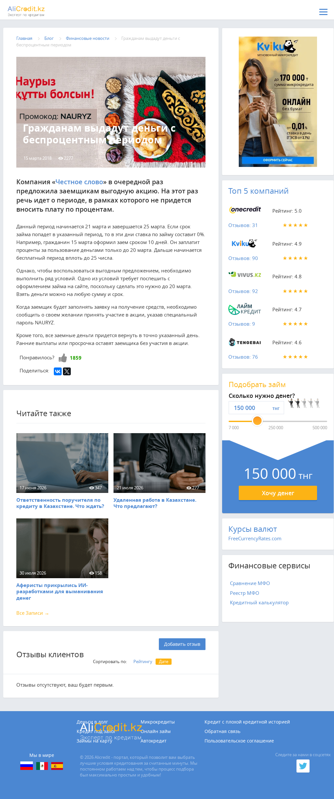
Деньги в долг (92, 722)
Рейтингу (142, 661)
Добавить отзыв (182, 644)
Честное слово (79, 181)
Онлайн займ (156, 731)
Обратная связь (222, 731)
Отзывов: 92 (243, 291)
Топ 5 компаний (258, 191)
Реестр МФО (244, 593)
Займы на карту (94, 741)
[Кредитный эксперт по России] (26, 765)
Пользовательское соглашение (239, 741)
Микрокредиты (158, 722)
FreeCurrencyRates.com (254, 538)
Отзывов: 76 (243, 356)
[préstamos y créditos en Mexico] (42, 766)
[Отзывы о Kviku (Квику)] (244, 245)
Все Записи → (32, 613)
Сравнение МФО (250, 583)
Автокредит (154, 741)
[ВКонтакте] (58, 371)
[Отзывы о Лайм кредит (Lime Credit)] (244, 311)
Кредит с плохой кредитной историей (247, 722)
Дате (163, 661)
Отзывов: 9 (241, 323)
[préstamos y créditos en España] (57, 766)
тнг (276, 408)
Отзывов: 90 (243, 258)
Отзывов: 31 (243, 225)
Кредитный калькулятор (259, 602)
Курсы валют (252, 529)
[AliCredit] (37, 11)
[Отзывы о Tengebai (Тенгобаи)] (244, 344)
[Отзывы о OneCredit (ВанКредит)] (244, 212)
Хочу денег (278, 493)
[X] (67, 371)
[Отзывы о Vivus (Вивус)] (244, 278)
